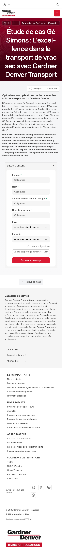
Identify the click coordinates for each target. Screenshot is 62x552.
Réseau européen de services (21, 451)
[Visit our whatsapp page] (33, 495)
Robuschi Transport (16, 474)
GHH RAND (12, 478)
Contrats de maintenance (19, 438)
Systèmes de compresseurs (20, 407)
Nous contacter (14, 379)
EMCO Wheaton (14, 466)
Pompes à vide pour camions (21, 415)
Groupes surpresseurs (17, 423)
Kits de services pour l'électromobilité (25, 447)
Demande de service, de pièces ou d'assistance (30, 387)
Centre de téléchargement (19, 391)
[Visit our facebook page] (41, 487)
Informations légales (16, 396)
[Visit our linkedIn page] (33, 487)
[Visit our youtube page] (49, 487)
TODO (10, 462)
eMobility (11, 411)
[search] (57, 4)
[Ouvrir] (57, 13)
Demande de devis (16, 383)
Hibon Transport (15, 470)
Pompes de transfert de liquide (22, 419)
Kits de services (14, 442)
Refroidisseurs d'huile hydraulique (23, 427)
